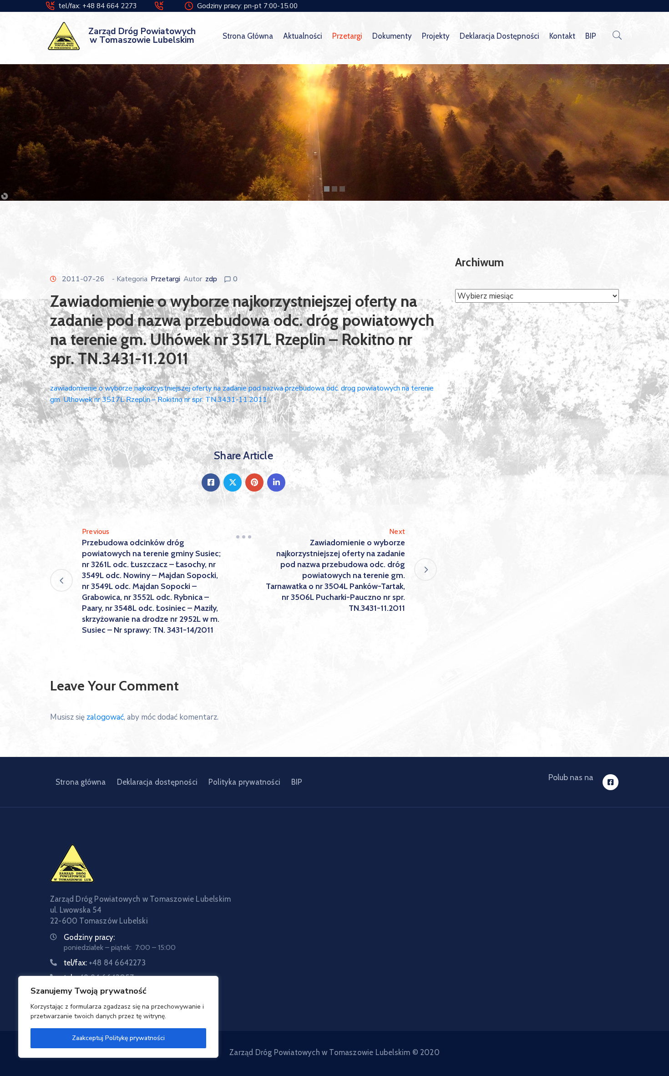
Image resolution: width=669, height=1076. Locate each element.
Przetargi (347, 36)
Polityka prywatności (244, 782)
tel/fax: (105, 962)
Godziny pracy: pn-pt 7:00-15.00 (247, 5)
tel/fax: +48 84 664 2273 (97, 5)
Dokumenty (392, 36)
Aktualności (302, 36)
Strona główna (248, 36)
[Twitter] (232, 482)
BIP (590, 36)
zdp (211, 279)
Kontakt (562, 36)
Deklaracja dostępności (499, 36)
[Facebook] (211, 482)
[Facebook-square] (610, 782)
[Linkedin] (276, 482)
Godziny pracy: (89, 937)
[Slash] (243, 537)
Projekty (436, 36)
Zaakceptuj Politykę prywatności (118, 1038)
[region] (118, 1017)
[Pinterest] (254, 482)
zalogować (105, 717)
